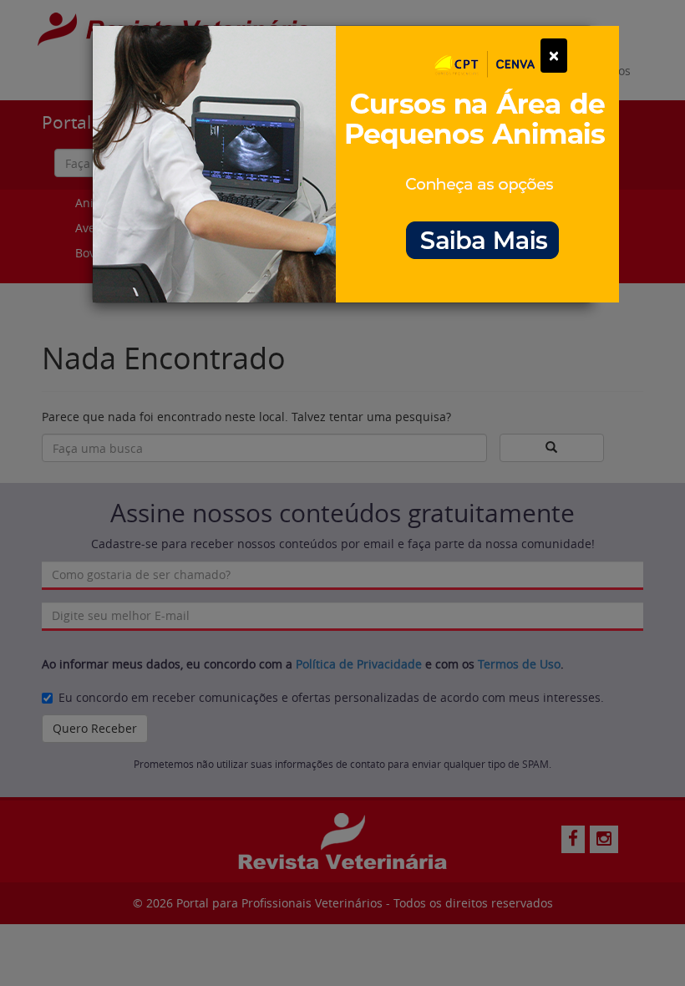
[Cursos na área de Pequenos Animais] (356, 162)
